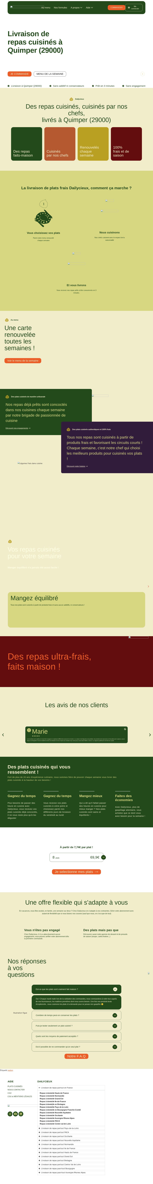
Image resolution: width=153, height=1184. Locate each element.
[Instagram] (10, 1113)
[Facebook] (15, 1113)
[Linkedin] (20, 1113)
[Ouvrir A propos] (81, 7)
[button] (148, 586)
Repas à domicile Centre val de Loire (55, 1124)
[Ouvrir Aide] (92, 7)
